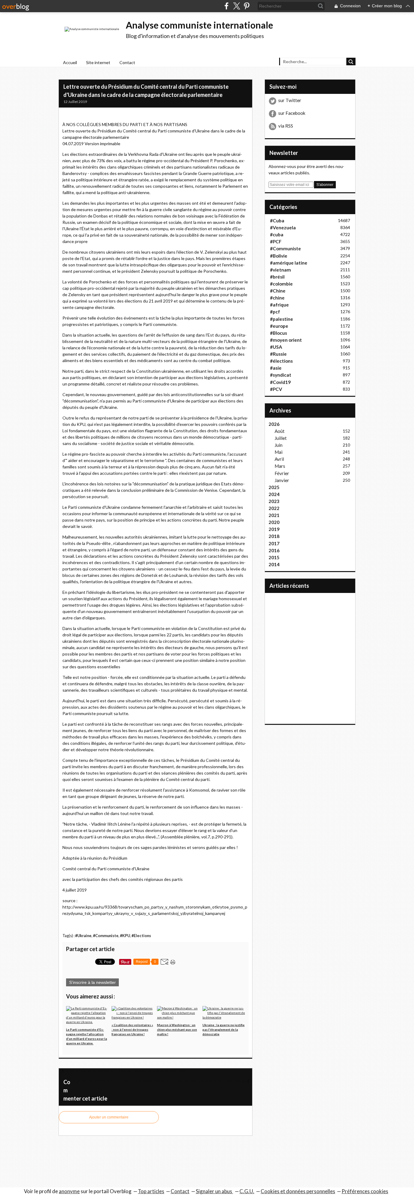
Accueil (70, 62)
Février (282, 473)
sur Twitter (289, 100)
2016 (274, 550)
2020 (274, 522)
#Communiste (106, 935)
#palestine (281, 319)
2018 (274, 536)
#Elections (141, 935)
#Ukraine (83, 935)
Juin (278, 445)
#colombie (281, 283)
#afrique (279, 304)
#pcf (275, 311)
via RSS (285, 125)
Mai (278, 452)
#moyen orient (286, 340)
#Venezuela (283, 227)
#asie (276, 368)
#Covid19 (280, 382)
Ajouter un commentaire (109, 1117)
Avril (279, 459)
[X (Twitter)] (236, 5)
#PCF (276, 241)
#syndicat (280, 375)
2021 (274, 515)
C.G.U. (246, 1191)
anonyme (69, 1191)
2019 (274, 529)
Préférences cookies (365, 1191)
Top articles (151, 1191)
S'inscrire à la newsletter (92, 982)
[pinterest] (246, 5)
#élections (281, 361)
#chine (277, 297)
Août (280, 431)
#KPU (125, 935)
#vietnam (280, 269)
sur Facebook (291, 113)
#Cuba (277, 220)
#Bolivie (278, 256)
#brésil (277, 276)
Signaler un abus (214, 1191)
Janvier (282, 480)
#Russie (278, 354)
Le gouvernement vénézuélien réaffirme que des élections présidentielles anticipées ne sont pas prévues (158, 1080)
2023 (274, 501)
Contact (127, 62)
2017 (274, 543)
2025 (274, 487)
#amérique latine (288, 262)
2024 (274, 494)
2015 (274, 557)
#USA (276, 347)
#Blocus (278, 333)
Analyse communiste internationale (199, 24)
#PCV (276, 389)
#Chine (277, 290)
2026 (274, 424)
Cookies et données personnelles (298, 1191)
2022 (274, 508)
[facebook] (226, 5)
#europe (279, 326)
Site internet (98, 62)
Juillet (281, 438)
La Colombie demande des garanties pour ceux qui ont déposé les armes (125, 1070)
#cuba (276, 234)
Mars (280, 466)
